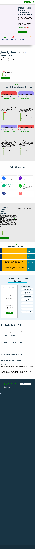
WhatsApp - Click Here (27, 293)
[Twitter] (24, 546)
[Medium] (30, 546)
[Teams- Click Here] (22, 296)
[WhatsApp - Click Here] (22, 292)
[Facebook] (20, 546)
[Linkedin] (22, 546)
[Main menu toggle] (33, 2)
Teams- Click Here (27, 296)
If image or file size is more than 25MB (9, 308)
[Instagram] (25, 546)
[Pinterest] (27, 546)
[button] (28, 2)
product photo (14, 218)
